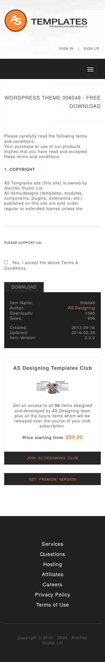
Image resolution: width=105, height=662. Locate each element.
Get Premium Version (52, 479)
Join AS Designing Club (52, 457)
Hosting (52, 564)
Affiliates (53, 574)
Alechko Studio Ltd (23, 188)
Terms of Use (52, 604)
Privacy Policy (52, 594)
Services (53, 543)
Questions (52, 553)
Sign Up (91, 48)
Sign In (66, 48)
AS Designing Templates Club (52, 367)
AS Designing (81, 307)
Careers (52, 584)
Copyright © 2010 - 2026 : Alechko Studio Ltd (52, 640)
